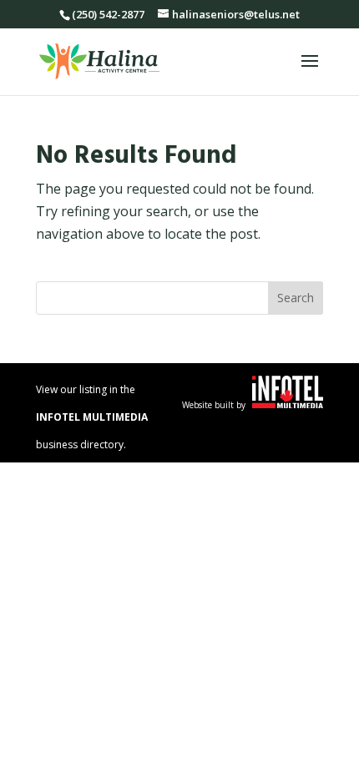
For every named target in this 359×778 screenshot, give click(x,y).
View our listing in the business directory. (92, 417)
